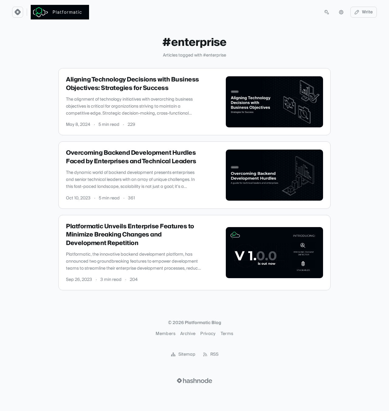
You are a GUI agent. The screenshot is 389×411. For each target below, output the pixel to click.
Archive (187, 333)
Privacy (207, 333)
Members (165, 333)
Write (367, 12)
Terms (227, 333)
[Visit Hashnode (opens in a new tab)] (194, 381)
